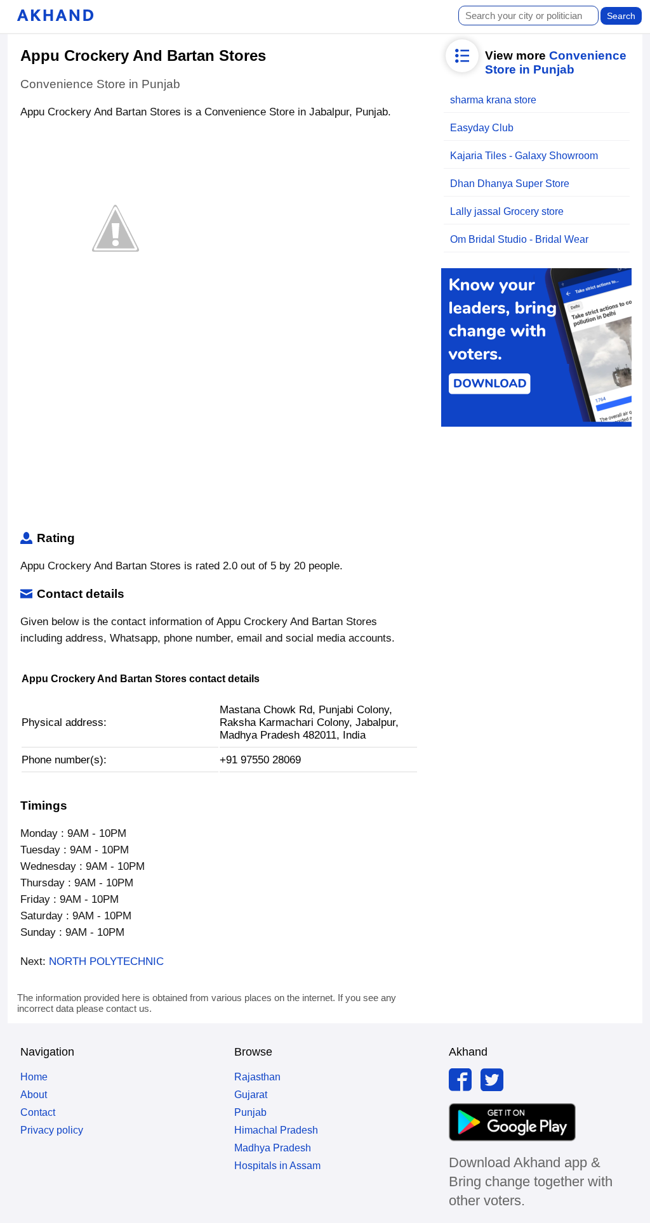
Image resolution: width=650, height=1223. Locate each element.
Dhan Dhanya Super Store (509, 183)
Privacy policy (51, 1130)
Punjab (250, 1112)
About (33, 1094)
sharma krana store (493, 99)
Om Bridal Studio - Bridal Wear (519, 239)
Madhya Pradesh (272, 1147)
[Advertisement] (219, 430)
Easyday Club (482, 127)
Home (34, 1076)
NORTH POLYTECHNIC (106, 961)
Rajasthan (257, 1076)
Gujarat (250, 1094)
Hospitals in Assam (277, 1165)
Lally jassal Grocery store (507, 211)
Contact (37, 1112)
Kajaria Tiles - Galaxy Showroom (524, 155)
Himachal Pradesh (276, 1130)
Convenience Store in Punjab (556, 62)
